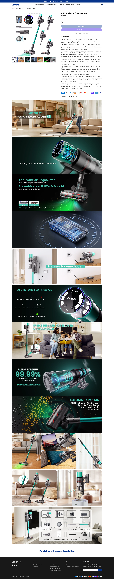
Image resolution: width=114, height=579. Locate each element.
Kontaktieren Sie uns (37, 564)
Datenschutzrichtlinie (54, 566)
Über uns (78, 4)
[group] (34, 34)
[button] (53, 34)
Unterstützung (70, 4)
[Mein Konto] (98, 4)
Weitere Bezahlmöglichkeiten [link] (81, 33)
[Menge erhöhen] (69, 22)
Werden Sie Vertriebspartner (72, 566)
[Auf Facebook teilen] (67, 96)
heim (13, 8)
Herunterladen (36, 566)
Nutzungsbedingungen (55, 568)
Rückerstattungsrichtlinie (55, 570)
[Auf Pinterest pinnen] (72, 96)
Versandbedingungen (54, 564)
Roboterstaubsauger (52, 4)
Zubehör (62, 4)
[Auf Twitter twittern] (69, 96)
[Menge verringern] (62, 22)
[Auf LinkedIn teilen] (74, 96)
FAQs (34, 568)
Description (65, 36)
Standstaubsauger (39, 4)
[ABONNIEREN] (100, 570)
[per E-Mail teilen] (76, 96)
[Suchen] (95, 4)
